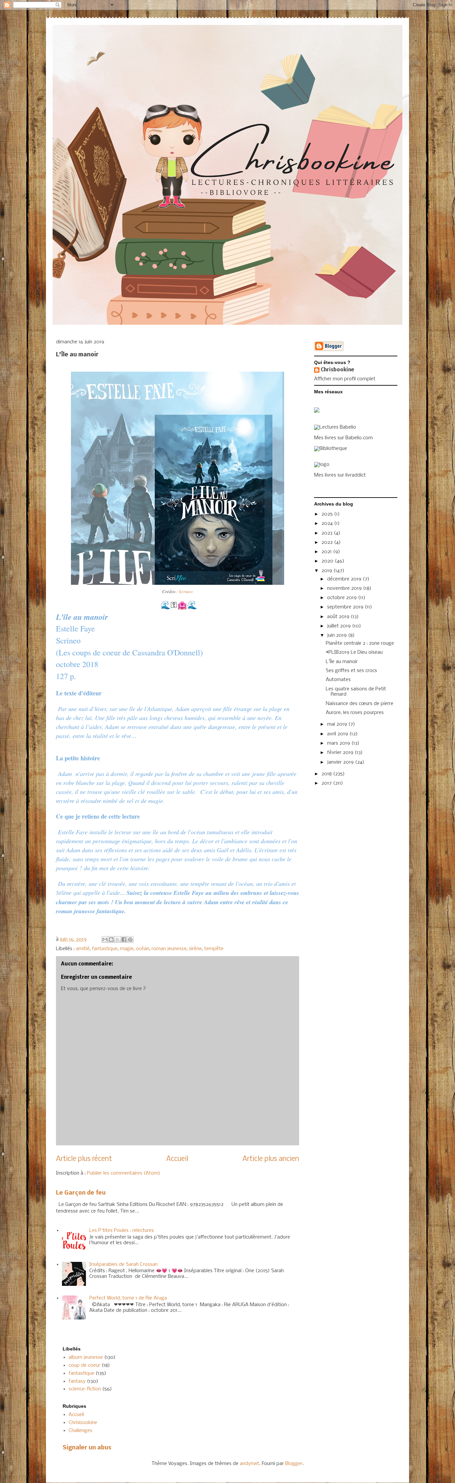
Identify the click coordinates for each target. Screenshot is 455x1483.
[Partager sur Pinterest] (130, 939)
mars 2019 (339, 743)
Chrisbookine (337, 370)
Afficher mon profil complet (344, 379)
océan (142, 948)
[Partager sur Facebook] (124, 939)
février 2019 (341, 752)
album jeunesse (86, 1357)
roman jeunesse (169, 948)
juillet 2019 (339, 626)
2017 (327, 783)
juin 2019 (337, 635)
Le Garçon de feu (81, 1193)
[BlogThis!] (111, 939)
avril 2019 (338, 734)
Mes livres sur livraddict (340, 475)
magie (127, 948)
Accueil (177, 1159)
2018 (327, 774)
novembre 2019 (345, 588)
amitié (83, 948)
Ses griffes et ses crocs (351, 670)
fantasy (77, 1381)
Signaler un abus (87, 1448)
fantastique (105, 948)
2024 (327, 523)
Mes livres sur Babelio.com (343, 438)
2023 (327, 533)
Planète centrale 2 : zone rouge (360, 643)
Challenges (80, 1430)
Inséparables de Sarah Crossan (123, 1264)
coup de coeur (84, 1365)
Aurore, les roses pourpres (355, 712)
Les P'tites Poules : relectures (121, 1230)
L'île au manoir (342, 661)
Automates (338, 679)
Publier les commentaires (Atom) (123, 1173)
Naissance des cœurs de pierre (359, 703)
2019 (327, 570)
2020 (328, 561)
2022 (327, 542)
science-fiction (85, 1389)
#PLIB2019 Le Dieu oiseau (354, 652)
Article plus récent (84, 1159)
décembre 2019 (345, 579)
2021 (327, 552)
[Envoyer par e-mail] (105, 939)
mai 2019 (337, 724)
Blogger (293, 1463)
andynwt (249, 1463)
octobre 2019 (342, 597)
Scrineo (186, 591)
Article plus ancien (270, 1159)
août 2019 (339, 616)
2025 (327, 514)
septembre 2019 (346, 607)
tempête (214, 948)
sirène (195, 948)
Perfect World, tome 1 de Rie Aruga (128, 1298)
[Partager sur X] (117, 939)
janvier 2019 (341, 762)
